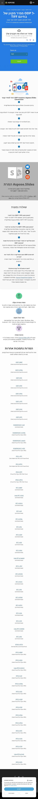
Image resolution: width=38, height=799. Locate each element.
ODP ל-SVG (19, 409)
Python (30, 196)
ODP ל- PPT (19, 401)
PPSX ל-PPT (19, 472)
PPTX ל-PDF (19, 707)
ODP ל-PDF (19, 386)
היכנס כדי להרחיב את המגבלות (19, 37)
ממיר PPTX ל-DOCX (19, 668)
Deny (26, 793)
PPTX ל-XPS (19, 762)
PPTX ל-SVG (19, 738)
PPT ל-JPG (19, 527)
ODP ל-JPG (19, 378)
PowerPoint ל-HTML (19, 433)
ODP (14, 191)
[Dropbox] (30, 40)
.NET (34, 196)
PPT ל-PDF (19, 542)
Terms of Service (14, 46)
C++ (13, 198)
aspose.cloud (28, 22)
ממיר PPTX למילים (19, 754)
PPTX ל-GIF (19, 676)
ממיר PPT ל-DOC (19, 495)
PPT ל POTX (19, 582)
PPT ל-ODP (19, 535)
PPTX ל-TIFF (19, 746)
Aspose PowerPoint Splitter (24, 277)
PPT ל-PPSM (19, 597)
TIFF (12, 54)
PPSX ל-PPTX (19, 480)
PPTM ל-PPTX (19, 644)
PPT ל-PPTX (19, 605)
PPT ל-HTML (19, 519)
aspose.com (16, 22)
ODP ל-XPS (19, 417)
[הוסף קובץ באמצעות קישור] (27, 40)
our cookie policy (12, 785)
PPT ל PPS (19, 589)
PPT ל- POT (19, 566)
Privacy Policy (24, 46)
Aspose (7, 2)
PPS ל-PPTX (19, 464)
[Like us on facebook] (15, 776)
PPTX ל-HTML (19, 684)
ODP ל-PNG (19, 393)
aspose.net (22, 22)
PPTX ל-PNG (19, 715)
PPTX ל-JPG (19, 691)
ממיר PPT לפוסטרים (19, 558)
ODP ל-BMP (19, 362)
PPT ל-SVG (19, 613)
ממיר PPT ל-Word (19, 629)
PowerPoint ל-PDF (19, 448)
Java (10, 198)
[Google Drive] (33, 40)
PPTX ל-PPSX (19, 723)
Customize (11, 793)
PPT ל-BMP (19, 487)
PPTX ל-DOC (19, 660)
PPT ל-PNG (19, 550)
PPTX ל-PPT (19, 731)
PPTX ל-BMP (19, 652)
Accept (19, 789)
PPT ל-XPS (19, 636)
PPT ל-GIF (19, 511)
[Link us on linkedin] (22, 776)
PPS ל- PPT (19, 456)
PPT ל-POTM (19, 574)
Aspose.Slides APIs (24, 337)
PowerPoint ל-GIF (19, 425)
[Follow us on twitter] (19, 776)
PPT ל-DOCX (19, 503)
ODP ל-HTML (19, 370)
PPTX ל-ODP (19, 699)
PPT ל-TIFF (19, 621)
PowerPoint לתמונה (19, 440)
